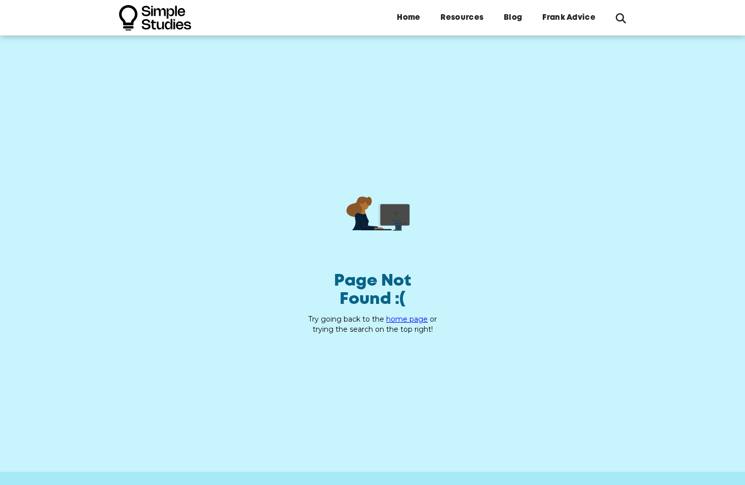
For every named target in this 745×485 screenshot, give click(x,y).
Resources (461, 17)
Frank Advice (568, 17)
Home (408, 17)
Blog (513, 17)
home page (407, 319)
